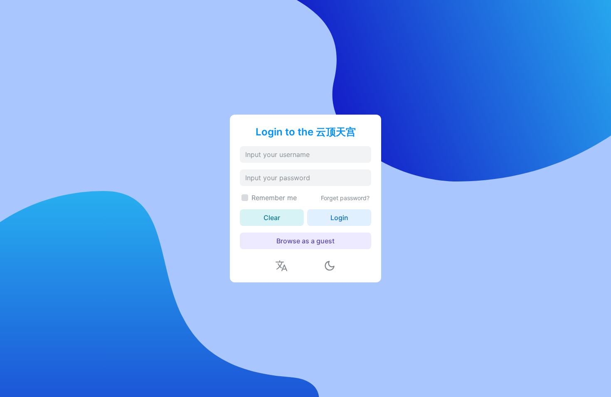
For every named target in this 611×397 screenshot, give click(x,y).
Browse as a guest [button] (305, 241)
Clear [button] (272, 217)
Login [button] (339, 217)
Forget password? (345, 197)
